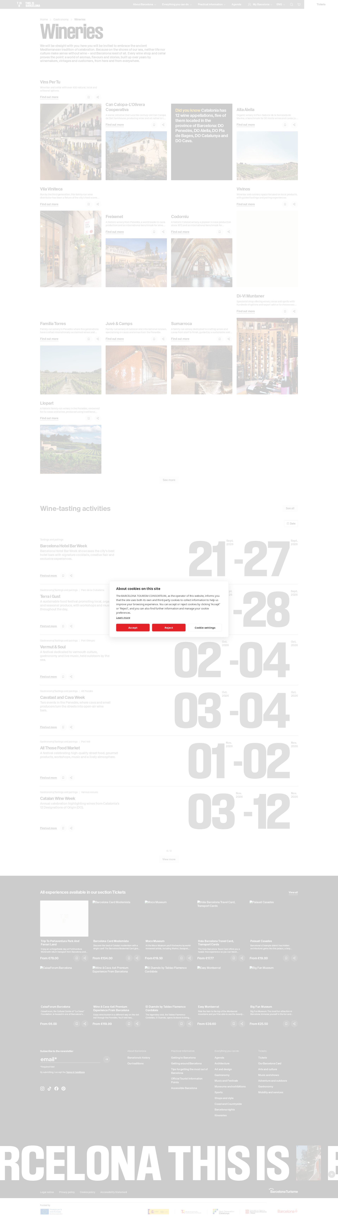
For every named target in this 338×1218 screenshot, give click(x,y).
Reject (169, 627)
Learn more (123, 617)
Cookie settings (205, 627)
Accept (132, 627)
